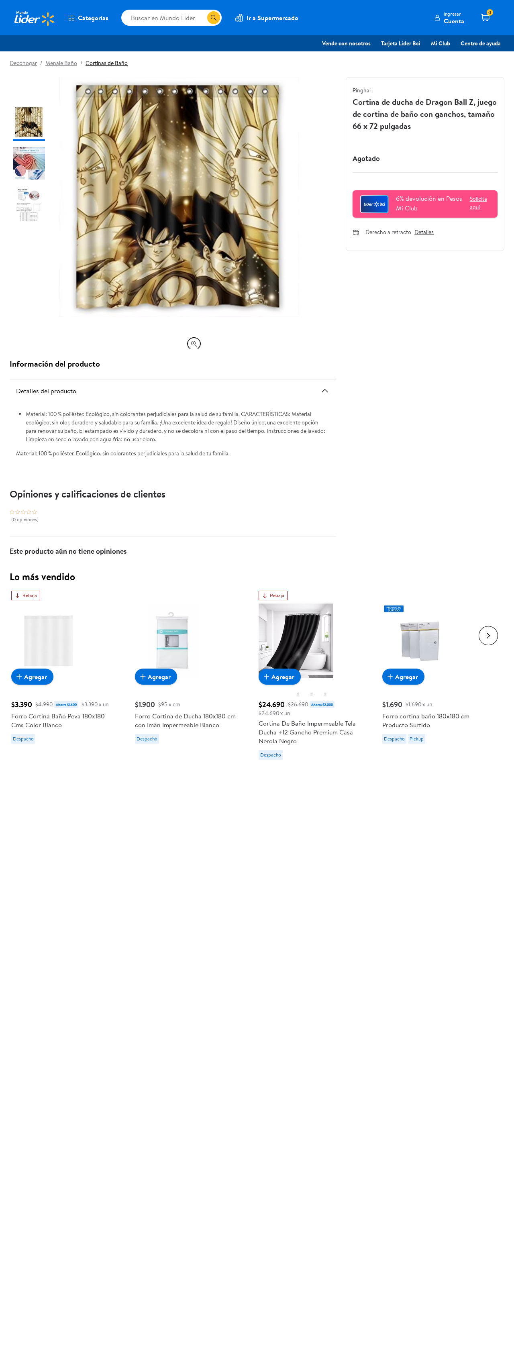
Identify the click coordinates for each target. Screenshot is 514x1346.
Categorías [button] (93, 17)
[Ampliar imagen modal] (194, 343)
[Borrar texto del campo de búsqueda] (201, 18)
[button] (449, 17)
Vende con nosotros (346, 43)
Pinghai (362, 90)
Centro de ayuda (481, 43)
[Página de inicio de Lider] (34, 17)
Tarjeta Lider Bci (400, 43)
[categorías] (213, 17)
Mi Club (440, 43)
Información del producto (55, 363)
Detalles (424, 232)
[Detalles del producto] (325, 390)
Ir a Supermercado (272, 17)
